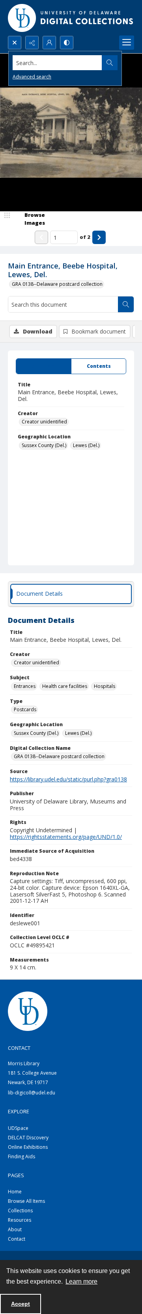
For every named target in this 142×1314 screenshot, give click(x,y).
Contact (16, 1239)
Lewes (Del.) (86, 445)
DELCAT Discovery (28, 1137)
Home (15, 1191)
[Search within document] (126, 304)
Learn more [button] (81, 1281)
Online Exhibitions (28, 1147)
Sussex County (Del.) (44, 445)
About (15, 1229)
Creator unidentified (44, 421)
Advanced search (32, 76)
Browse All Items (26, 1201)
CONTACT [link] (19, 1047)
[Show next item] (99, 237)
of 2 (85, 236)
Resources (19, 1220)
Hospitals (104, 686)
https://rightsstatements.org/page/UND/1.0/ (66, 837)
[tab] (43, 366)
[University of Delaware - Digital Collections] (71, 18)
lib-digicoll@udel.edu (31, 1092)
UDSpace (18, 1128)
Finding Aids (21, 1156)
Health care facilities (64, 686)
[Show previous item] (41, 237)
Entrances (25, 686)
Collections (20, 1210)
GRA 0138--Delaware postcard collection (57, 284)
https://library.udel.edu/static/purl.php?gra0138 (68, 779)
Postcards (25, 709)
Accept (20, 1304)
